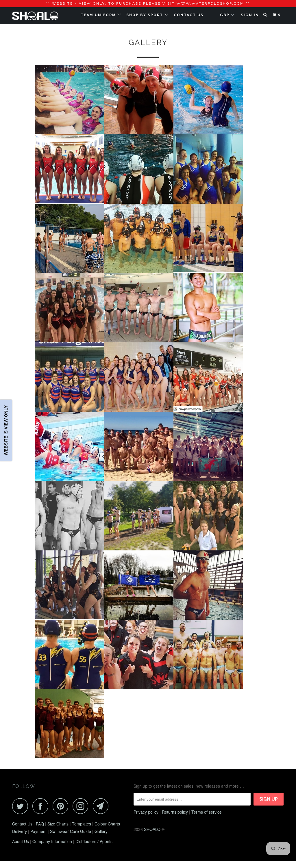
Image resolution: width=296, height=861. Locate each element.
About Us (20, 841)
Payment (38, 831)
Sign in (250, 15)
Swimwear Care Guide (70, 831)
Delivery (19, 831)
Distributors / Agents (93, 841)
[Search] (265, 15)
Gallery (101, 831)
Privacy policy (146, 812)
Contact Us (22, 824)
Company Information (52, 841)
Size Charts (58, 824)
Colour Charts (107, 824)
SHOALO (152, 829)
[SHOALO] (35, 16)
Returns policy (175, 812)
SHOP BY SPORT (145, 15)
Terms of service (206, 812)
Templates (81, 824)
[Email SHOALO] (102, 806)
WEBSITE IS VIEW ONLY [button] (5, 431)
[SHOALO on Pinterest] (62, 806)
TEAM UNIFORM (99, 15)
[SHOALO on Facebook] (41, 806)
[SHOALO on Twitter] (21, 806)
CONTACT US (189, 15)
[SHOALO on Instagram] (82, 806)
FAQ (40, 824)
